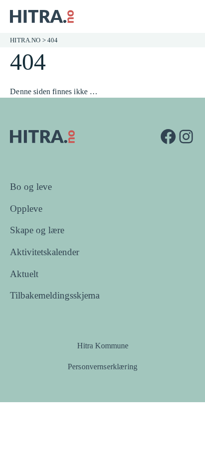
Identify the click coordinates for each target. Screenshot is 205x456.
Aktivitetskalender (44, 252)
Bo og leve (31, 186)
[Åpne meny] (187, 16)
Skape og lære (37, 230)
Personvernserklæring (102, 366)
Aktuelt (24, 274)
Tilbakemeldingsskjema (55, 295)
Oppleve (26, 208)
